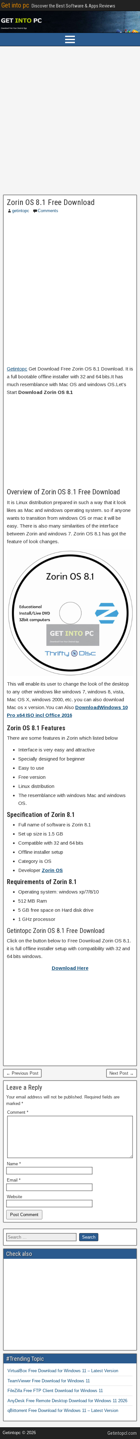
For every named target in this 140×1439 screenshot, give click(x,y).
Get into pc (15, 5)
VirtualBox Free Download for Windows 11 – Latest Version (62, 1370)
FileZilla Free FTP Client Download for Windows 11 (55, 1390)
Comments (48, 210)
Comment (17, 1112)
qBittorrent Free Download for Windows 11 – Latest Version (62, 1410)
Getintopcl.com (122, 1433)
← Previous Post (22, 1073)
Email (14, 1180)
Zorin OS (52, 870)
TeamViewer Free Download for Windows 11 (48, 1380)
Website (14, 1196)
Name (14, 1163)
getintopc (20, 210)
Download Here (70, 968)
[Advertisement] (70, 122)
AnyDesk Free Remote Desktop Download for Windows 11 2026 (67, 1400)
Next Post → (121, 1073)
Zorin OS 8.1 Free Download (51, 202)
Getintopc (17, 368)
